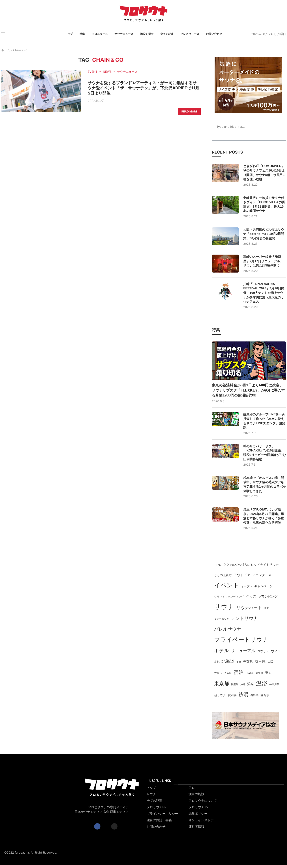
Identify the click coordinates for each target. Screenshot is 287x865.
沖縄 (242, 684)
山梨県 (250, 673)
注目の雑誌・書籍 (159, 820)
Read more (189, 111)
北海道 (228, 661)
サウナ (224, 607)
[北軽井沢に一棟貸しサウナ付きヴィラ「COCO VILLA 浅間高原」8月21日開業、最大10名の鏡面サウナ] (225, 205)
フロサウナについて (203, 800)
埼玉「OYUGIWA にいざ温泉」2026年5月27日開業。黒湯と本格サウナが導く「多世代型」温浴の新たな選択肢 (263, 516)
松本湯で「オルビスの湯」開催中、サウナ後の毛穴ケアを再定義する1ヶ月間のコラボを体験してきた (264, 484)
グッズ (251, 596)
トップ (69, 33)
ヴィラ (276, 651)
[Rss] (9, 13)
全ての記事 (167, 33)
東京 (268, 673)
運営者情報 (196, 826)
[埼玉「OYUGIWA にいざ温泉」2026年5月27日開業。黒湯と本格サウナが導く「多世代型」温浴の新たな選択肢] (225, 514)
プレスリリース (189, 33)
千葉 (238, 661)
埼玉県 (260, 661)
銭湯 (243, 694)
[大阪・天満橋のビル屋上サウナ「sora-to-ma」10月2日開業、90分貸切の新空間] (225, 236)
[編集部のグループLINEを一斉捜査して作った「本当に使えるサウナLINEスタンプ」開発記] (225, 419)
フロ (192, 787)
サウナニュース (124, 33)
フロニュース (100, 33)
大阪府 (228, 673)
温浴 (261, 683)
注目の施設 (196, 794)
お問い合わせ (214, 33)
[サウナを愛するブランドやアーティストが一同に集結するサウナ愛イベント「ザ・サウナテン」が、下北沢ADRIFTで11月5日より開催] (41, 91)
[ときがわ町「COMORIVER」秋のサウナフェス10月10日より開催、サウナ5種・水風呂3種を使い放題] (225, 173)
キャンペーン (263, 586)
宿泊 (239, 672)
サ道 (266, 608)
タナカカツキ (221, 619)
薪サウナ (220, 695)
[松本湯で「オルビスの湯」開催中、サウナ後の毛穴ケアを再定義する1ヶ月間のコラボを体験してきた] (225, 483)
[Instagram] (114, 826)
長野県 (254, 695)
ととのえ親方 (223, 575)
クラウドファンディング (229, 596)
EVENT (92, 71)
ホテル (221, 650)
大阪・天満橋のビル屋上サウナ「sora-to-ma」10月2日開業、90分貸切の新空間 (263, 234)
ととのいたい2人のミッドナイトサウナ (251, 564)
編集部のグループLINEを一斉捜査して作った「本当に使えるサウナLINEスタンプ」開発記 (264, 420)
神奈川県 (274, 684)
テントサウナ (244, 618)
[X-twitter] (106, 826)
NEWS (107, 71)
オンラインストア (201, 820)
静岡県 (265, 695)
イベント (226, 585)
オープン (246, 586)
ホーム (5, 50)
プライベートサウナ (241, 639)
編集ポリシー (198, 813)
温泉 (250, 684)
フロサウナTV (198, 807)
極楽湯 (234, 684)
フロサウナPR (156, 807)
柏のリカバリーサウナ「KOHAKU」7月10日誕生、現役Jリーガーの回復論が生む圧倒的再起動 (264, 452)
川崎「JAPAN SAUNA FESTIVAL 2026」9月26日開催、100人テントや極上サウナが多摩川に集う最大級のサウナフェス (263, 292)
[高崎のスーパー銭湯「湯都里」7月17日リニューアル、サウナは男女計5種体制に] (225, 264)
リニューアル (243, 650)
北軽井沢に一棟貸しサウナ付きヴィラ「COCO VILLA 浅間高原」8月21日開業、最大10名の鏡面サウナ (264, 204)
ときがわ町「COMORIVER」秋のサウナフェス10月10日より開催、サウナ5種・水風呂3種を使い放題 (264, 172)
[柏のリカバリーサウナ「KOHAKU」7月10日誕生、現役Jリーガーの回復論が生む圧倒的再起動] (225, 451)
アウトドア (242, 575)
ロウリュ (263, 651)
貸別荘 (232, 695)
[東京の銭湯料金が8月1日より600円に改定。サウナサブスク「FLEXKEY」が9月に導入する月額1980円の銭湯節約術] (249, 360)
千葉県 (248, 661)
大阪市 (218, 673)
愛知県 (259, 673)
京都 (217, 661)
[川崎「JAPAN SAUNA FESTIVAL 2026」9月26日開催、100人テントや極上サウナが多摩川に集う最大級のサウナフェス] (225, 291)
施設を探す (147, 33)
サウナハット (249, 607)
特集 (82, 33)
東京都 (221, 683)
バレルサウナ (227, 629)
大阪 (270, 661)
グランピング (268, 596)
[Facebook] (1, 13)
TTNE (218, 564)
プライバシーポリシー (162, 813)
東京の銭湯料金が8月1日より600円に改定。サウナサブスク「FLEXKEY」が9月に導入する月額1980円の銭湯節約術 (248, 390)
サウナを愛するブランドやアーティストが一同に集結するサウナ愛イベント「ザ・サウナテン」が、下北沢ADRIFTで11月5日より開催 (143, 87)
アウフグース (261, 575)
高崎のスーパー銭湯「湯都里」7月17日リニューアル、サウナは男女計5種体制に (263, 261)
